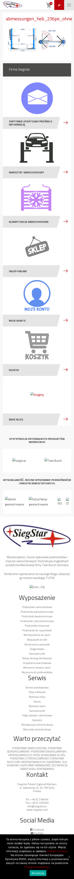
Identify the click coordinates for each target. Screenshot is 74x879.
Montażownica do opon (24, 755)
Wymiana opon (37, 706)
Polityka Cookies (57, 851)
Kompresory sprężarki (37, 644)
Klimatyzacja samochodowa (37, 725)
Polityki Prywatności (36, 867)
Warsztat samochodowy (37, 729)
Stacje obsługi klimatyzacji (37, 658)
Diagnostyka (37, 649)
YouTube (38, 833)
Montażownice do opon (37, 635)
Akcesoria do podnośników (37, 672)
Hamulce (37, 720)
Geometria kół (37, 654)
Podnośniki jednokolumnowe (37, 612)
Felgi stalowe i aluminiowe (37, 715)
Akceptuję (38, 873)
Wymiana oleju (37, 697)
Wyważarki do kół (37, 640)
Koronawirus (45, 769)
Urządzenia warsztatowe (37, 663)
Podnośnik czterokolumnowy (29, 758)
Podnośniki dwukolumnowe (37, 616)
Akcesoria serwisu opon (37, 667)
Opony (37, 701)
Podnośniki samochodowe (37, 607)
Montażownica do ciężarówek (41, 762)
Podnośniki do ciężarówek (37, 630)
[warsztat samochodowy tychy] (12, 5)
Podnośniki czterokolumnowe (37, 621)
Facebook (38, 830)
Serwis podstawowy (37, 687)
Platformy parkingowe (35, 765)
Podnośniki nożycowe (37, 626)
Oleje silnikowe (37, 692)
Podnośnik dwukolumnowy (48, 751)
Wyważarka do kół (53, 755)
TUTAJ (50, 578)
